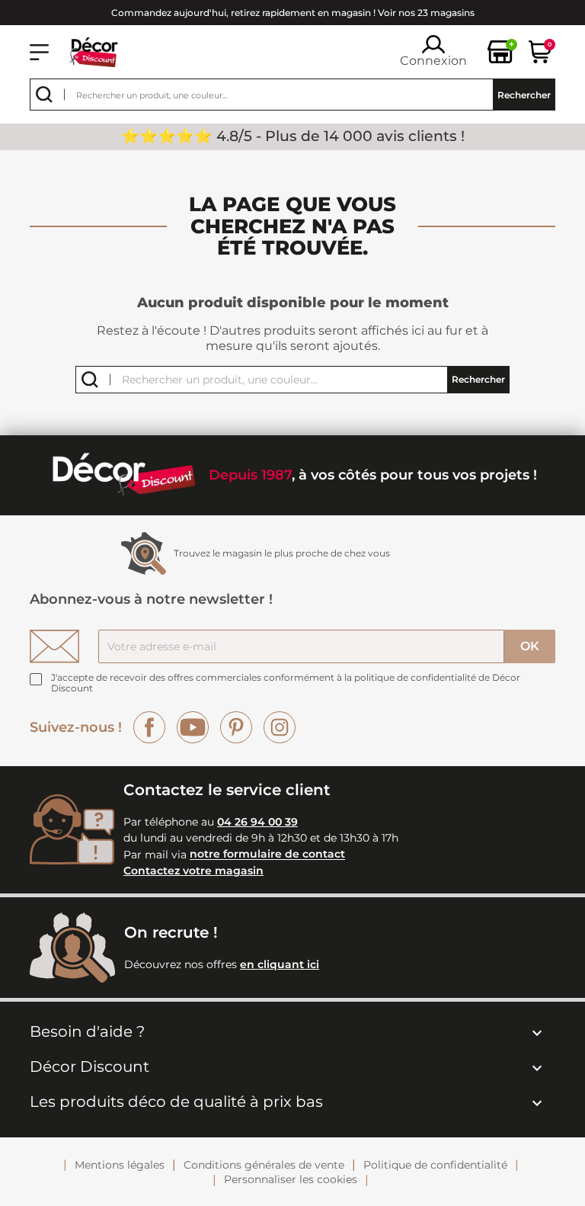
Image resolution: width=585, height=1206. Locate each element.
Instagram (280, 727)
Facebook (149, 727)
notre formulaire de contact (267, 854)
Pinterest (236, 727)
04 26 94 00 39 (257, 822)
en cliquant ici (279, 964)
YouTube (193, 727)
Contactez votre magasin (193, 870)
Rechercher (524, 95)
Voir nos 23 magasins (426, 12)
